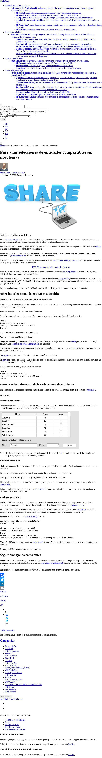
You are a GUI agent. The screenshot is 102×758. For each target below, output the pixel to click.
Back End (9, 658)
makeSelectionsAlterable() (52, 563)
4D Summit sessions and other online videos (23, 684)
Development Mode (13, 672)
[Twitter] (51, 579)
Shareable (11, 630)
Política (71, 744)
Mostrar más (6, 697)
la (62, 453)
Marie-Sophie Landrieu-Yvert (12, 173)
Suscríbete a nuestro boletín (11, 699)
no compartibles (69, 272)
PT (6, 131)
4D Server (9, 687)
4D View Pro (10, 663)
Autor (2, 116)
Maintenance (10, 689)
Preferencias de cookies (15, 729)
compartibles (64, 279)
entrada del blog (13, 239)
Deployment (10, 692)
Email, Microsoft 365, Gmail (17, 668)
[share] (5, 626)
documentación (40, 489)
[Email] (51, 588)
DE (6, 124)
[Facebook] (51, 575)
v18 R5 (3, 600)
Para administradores (14, 58)
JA (6, 138)
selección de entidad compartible (25, 344)
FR (6, 126)
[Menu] (1, 143)
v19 (1, 605)
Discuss (3, 591)
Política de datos (12, 724)
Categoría (4, 109)
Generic (8, 653)
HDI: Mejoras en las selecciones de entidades (51, 267)
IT (6, 136)
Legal (7, 722)
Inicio (2, 146)
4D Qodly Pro (11, 670)
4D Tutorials (10, 682)
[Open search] (1, 104)
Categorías (7, 640)
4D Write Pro (10, 665)
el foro (98, 246)
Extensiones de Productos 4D (17, 6)
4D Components (12, 651)
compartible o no (18, 256)
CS (6, 133)
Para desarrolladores (13, 32)
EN (6, 129)
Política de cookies (13, 727)
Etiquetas (4, 114)
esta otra (75, 260)
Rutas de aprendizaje (14, 70)
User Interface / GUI (14, 680)
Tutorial (8, 660)
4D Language (11, 675)
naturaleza (91, 390)
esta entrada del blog (61, 260)
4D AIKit (9, 648)
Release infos (10, 646)
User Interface (11, 656)
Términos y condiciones (15, 720)
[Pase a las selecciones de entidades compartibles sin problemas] (42, 232)
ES (3, 119)
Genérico (4, 596)
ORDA (3, 630)
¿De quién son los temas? (10, 111)
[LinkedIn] (51, 584)
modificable (5, 484)
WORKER (81, 509)
